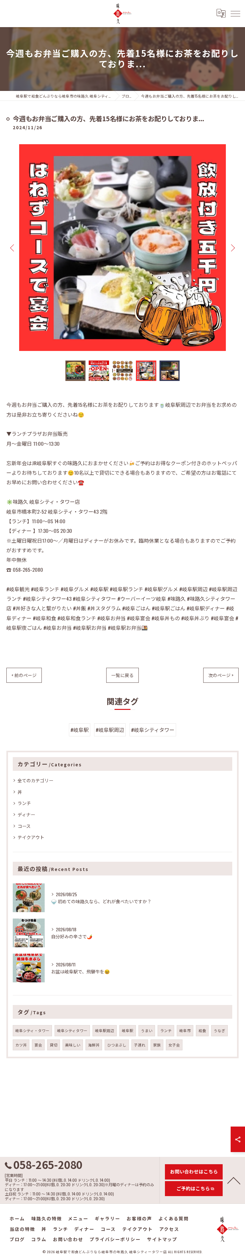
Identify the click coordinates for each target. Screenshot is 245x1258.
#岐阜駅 (80, 729)
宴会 (38, 1044)
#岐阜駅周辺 (110, 729)
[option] (122, 247)
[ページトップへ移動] (233, 1180)
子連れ (139, 1044)
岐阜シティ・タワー (32, 1030)
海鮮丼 (94, 1044)
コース (24, 826)
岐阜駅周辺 (104, 1030)
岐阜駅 (127, 1030)
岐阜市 (185, 1030)
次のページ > (221, 675)
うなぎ (219, 1030)
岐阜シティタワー (72, 1030)
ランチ (24, 803)
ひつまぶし (116, 1044)
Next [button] (232, 247)
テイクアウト (31, 837)
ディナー (26, 814)
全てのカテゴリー (35, 780)
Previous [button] (12, 247)
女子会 (174, 1044)
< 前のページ (24, 675)
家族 (157, 1044)
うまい (146, 1030)
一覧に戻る (122, 675)
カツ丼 (21, 1044)
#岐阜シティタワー (152, 729)
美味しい (72, 1044)
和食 (202, 1030)
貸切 (53, 1044)
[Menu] (235, 13)
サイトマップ (162, 1239)
